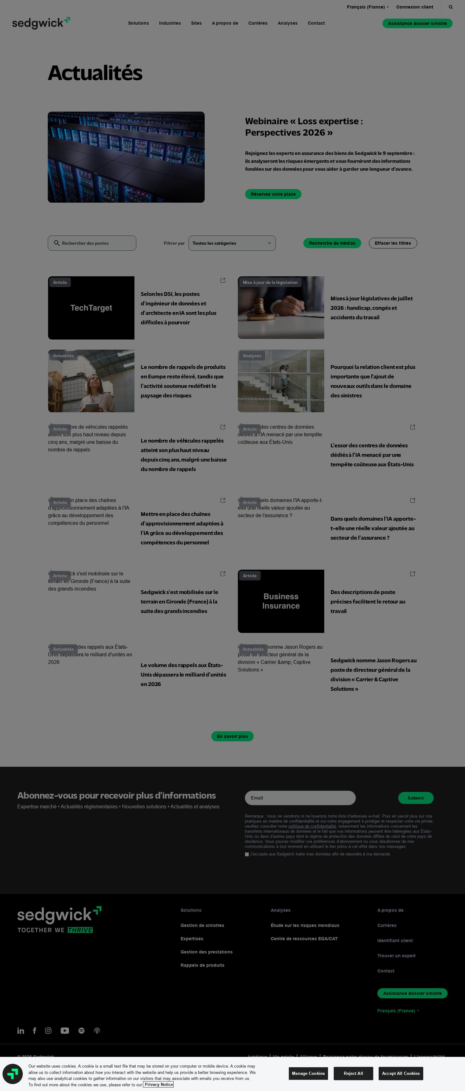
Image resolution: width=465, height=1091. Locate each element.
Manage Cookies (308, 1073)
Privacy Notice (158, 1084)
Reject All (353, 1073)
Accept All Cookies (401, 1073)
